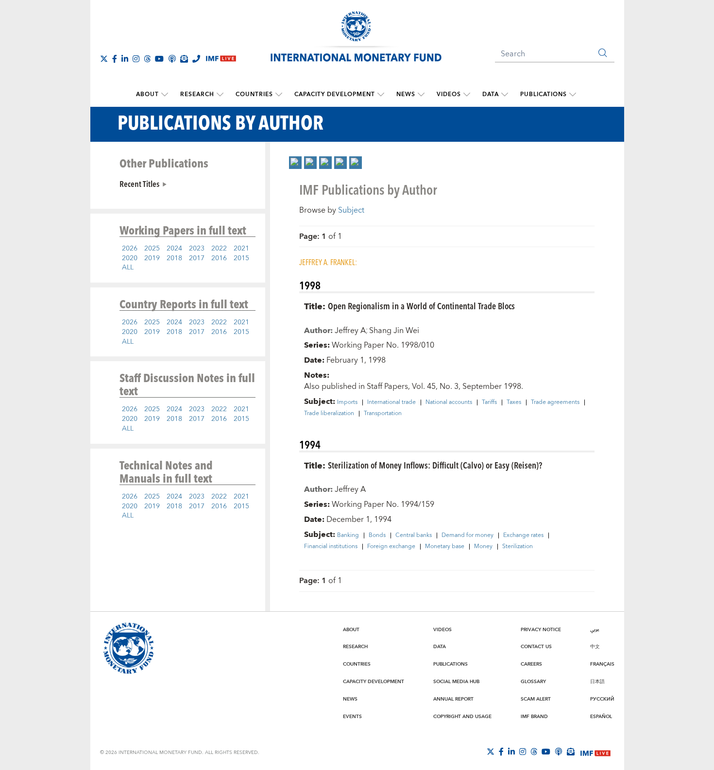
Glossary (533, 681)
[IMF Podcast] (172, 59)
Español (601, 716)
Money (483, 547)
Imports (347, 402)
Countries (254, 94)
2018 (174, 258)
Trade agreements (555, 402)
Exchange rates (523, 535)
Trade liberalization (329, 414)
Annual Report (453, 699)
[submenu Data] (504, 95)
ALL (128, 267)
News (405, 94)
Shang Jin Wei (394, 330)
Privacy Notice (541, 629)
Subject (351, 210)
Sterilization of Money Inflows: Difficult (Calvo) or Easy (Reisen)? (435, 464)
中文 (595, 646)
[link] (295, 162)
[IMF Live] (595, 752)
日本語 (597, 681)
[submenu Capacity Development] (381, 95)
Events (352, 716)
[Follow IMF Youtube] (159, 59)
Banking (348, 535)
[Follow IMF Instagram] (136, 59)
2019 (152, 258)
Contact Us (536, 646)
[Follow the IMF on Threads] (147, 59)
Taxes (514, 402)
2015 (241, 258)
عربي (594, 629)
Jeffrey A (350, 330)
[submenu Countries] (279, 95)
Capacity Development (334, 94)
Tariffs (489, 402)
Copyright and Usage (462, 716)
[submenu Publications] (572, 95)
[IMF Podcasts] (558, 751)
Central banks (413, 535)
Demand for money (467, 535)
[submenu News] (421, 95)
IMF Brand (534, 716)
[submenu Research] (220, 95)
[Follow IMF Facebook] (114, 59)
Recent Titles (139, 183)
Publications (543, 94)
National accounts (448, 402)
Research (197, 94)
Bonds (377, 535)
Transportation (383, 414)
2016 (219, 258)
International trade (391, 402)
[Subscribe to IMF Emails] (184, 59)
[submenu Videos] (467, 95)
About (147, 94)
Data (490, 94)
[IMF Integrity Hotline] (196, 59)
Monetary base (444, 547)
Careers (531, 664)
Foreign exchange (391, 547)
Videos (449, 94)
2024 (174, 248)
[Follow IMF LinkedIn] (124, 59)
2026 (129, 248)
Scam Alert (536, 699)
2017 (196, 258)
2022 (219, 248)
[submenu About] (164, 95)
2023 (196, 248)
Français (602, 664)
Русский (602, 699)
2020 (129, 258)
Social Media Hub (456, 681)
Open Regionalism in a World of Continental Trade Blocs (421, 305)
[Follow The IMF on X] (104, 59)
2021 (241, 248)
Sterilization (517, 547)
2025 (152, 248)
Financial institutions (330, 547)
